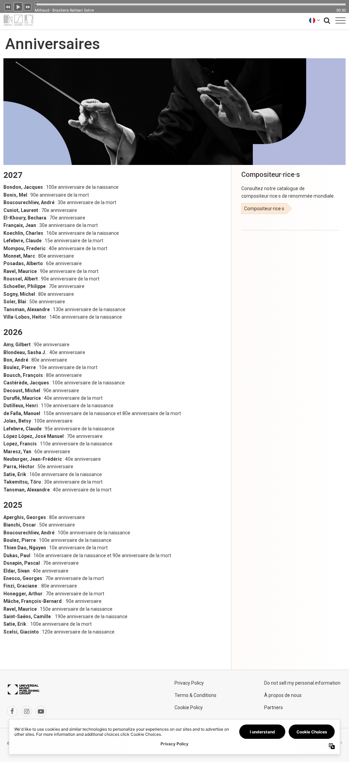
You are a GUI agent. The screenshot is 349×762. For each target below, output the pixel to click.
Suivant (28, 6)
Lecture (18, 6)
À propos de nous (283, 695)
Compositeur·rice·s (264, 208)
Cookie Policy (188, 707)
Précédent (8, 6)
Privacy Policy (189, 683)
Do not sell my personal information (302, 683)
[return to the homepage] (16, 20)
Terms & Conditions (195, 695)
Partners (273, 707)
